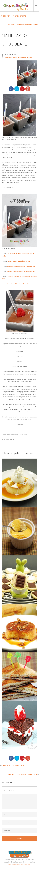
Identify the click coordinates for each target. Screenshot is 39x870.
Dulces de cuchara (19, 57)
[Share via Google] (27, 89)
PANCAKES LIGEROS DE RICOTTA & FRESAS (23, 25)
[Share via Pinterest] (22, 89)
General (29, 57)
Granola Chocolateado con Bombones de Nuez (21, 271)
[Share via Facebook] (11, 89)
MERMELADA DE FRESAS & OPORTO (13, 16)
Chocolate (8, 57)
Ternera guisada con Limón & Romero (18, 261)
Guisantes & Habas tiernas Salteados (18, 284)
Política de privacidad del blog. (19, 864)
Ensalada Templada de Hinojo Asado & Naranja (21, 266)
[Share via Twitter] (16, 89)
